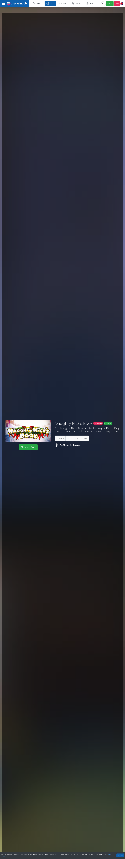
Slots (53, 3)
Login (117, 4)
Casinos (60, 438)
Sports (79, 3)
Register (109, 4)
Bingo (65, 3)
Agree (120, 855)
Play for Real (28, 447)
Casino (39, 3)
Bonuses (94, 3)
